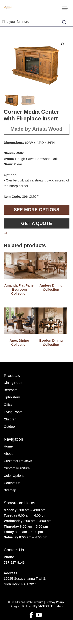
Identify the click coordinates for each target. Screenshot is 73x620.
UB (6, 233)
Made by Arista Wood (36, 129)
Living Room (13, 412)
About (8, 454)
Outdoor (10, 426)
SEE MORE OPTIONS (36, 209)
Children (10, 419)
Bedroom (10, 390)
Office (8, 404)
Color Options (14, 476)
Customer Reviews (18, 461)
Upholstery (12, 397)
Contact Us (12, 483)
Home (8, 446)
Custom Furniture (17, 468)
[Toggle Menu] (65, 8)
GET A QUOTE (36, 223)
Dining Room (13, 383)
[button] (62, 44)
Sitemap (10, 490)
